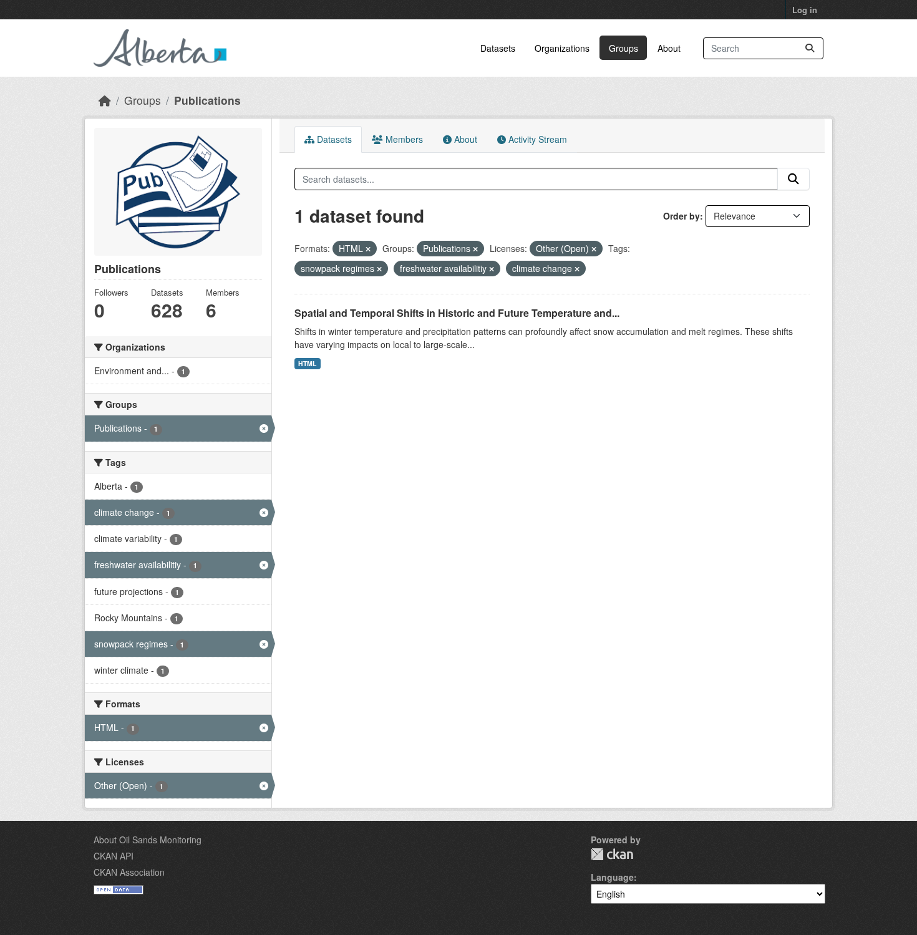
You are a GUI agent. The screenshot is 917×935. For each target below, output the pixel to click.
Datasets (497, 48)
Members (403, 139)
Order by (681, 216)
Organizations (562, 48)
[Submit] (809, 48)
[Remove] (368, 249)
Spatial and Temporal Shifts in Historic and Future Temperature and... (456, 313)
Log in (804, 10)
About (669, 48)
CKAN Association (129, 872)
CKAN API (113, 856)
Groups (623, 48)
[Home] (105, 100)
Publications (207, 100)
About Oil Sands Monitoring (147, 839)
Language (612, 877)
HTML (307, 363)
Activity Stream (536, 139)
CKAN (612, 854)
